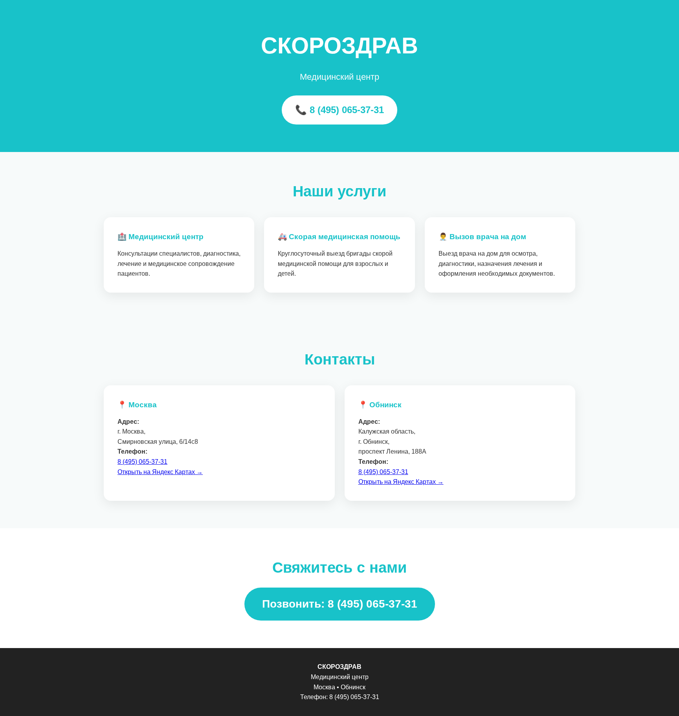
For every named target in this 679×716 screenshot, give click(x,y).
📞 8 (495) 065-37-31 (339, 109)
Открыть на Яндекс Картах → (160, 472)
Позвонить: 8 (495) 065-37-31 (339, 604)
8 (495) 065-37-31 (142, 461)
